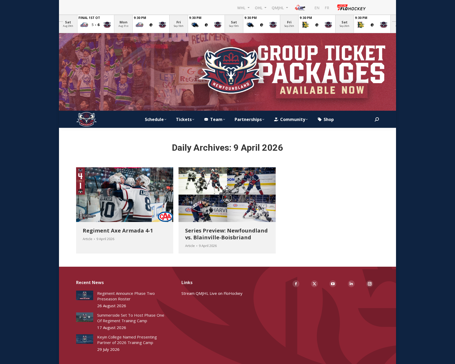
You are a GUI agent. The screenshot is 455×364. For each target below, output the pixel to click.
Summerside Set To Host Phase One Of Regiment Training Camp (130, 317)
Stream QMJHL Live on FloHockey (212, 293)
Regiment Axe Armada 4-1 (118, 230)
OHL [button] (259, 7)
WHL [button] (241, 7)
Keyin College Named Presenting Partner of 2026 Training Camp (127, 339)
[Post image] (84, 295)
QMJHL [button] (278, 7)
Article (87, 239)
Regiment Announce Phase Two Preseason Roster (126, 296)
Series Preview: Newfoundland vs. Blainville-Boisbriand (226, 234)
